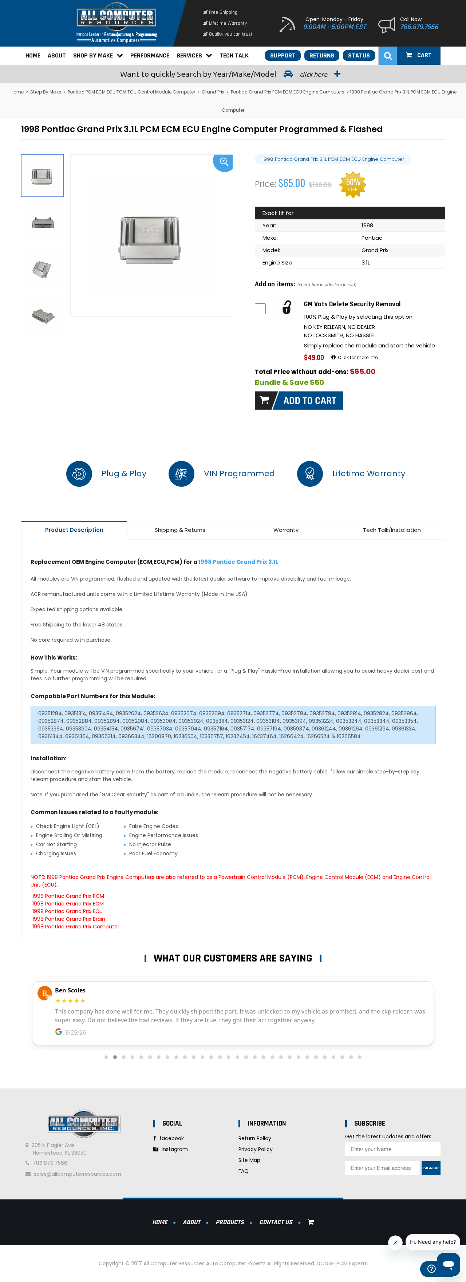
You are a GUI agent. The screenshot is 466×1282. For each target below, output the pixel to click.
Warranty (286, 530)
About (57, 55)
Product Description (74, 530)
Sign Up (431, 1168)
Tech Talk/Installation (392, 530)
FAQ (243, 1171)
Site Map (249, 1160)
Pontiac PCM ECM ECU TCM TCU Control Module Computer (131, 92)
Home (32, 55)
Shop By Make (93, 55)
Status (359, 55)
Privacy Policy (255, 1149)
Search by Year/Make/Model (224, 73)
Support (283, 55)
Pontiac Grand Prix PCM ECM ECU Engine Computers (287, 92)
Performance (149, 55)
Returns (321, 55)
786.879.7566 (419, 27)
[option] (152, 235)
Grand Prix (213, 92)
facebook (171, 1138)
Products (230, 1222)
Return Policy (254, 1138)
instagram (174, 1149)
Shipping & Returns (180, 530)
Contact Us (275, 1222)
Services (189, 55)
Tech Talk (234, 55)
